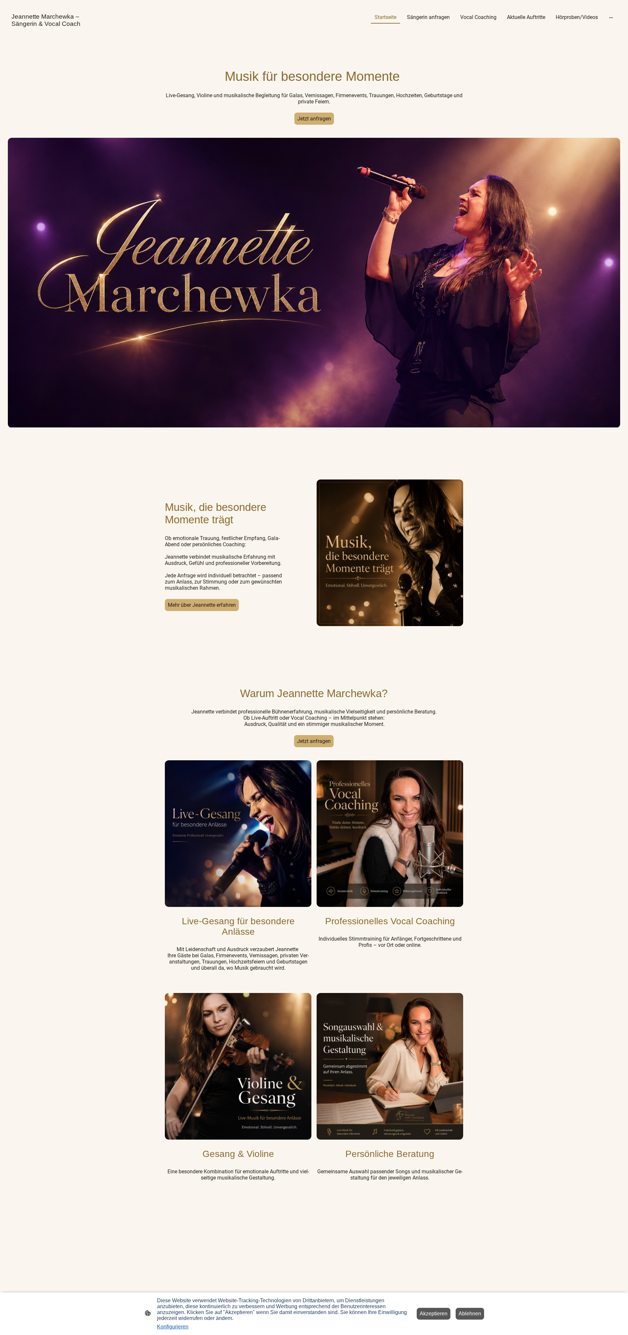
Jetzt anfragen (314, 119)
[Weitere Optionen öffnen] (611, 17)
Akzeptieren (433, 1313)
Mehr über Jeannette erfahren (202, 605)
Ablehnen (470, 1313)
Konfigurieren (172, 1326)
